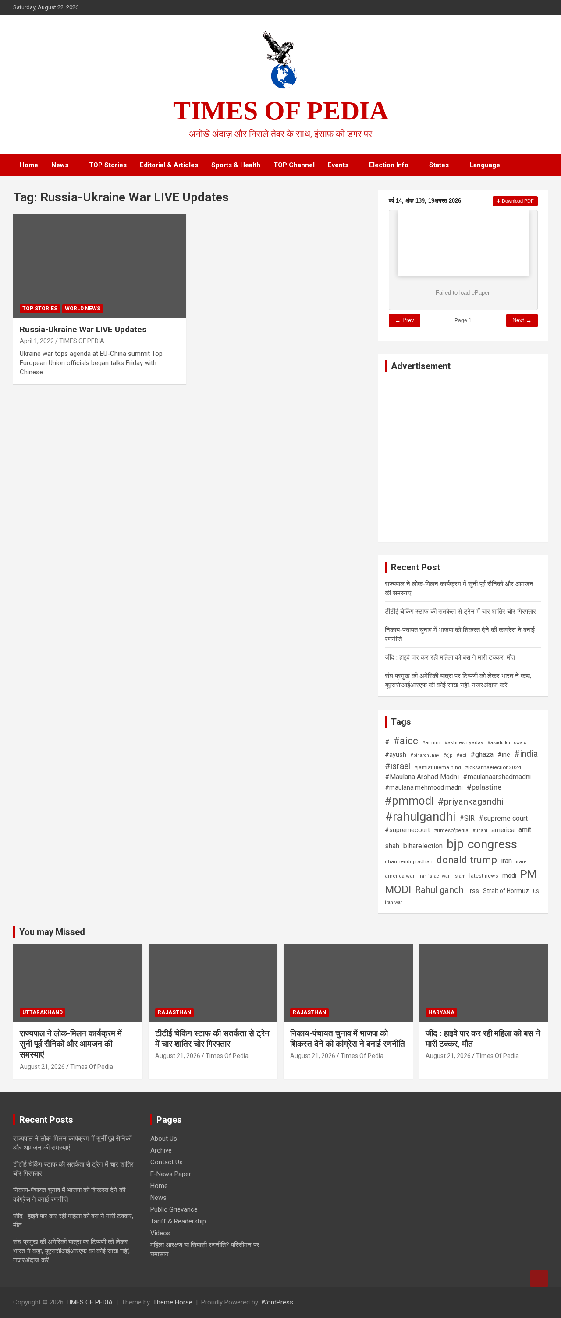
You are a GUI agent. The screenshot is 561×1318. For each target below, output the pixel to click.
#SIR (467, 818)
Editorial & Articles (169, 165)
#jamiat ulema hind (437, 767)
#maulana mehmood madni (424, 787)
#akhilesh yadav (463, 742)
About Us (163, 1138)
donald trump (467, 859)
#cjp (447, 755)
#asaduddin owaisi (507, 742)
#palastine (484, 787)
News (59, 165)
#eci (461, 755)
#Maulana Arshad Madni (422, 777)
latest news (483, 875)
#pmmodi (409, 800)
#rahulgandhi (420, 816)
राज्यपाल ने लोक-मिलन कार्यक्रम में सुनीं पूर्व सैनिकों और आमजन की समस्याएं (71, 1044)
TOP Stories (108, 165)
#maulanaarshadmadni (497, 777)
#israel (397, 766)
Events (338, 165)
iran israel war (434, 876)
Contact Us (166, 1162)
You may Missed (52, 932)
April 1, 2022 (37, 340)
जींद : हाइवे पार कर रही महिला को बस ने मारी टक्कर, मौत (450, 657)
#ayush (395, 755)
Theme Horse (172, 1302)
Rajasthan (174, 1012)
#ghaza (482, 754)
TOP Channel (294, 165)
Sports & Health (235, 165)
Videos (160, 1233)
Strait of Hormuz (506, 890)
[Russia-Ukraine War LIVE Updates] (35, 236)
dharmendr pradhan (409, 861)
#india (526, 754)
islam (459, 876)
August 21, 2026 (42, 1066)
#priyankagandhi (471, 801)
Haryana (441, 1012)
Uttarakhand (42, 1012)
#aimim (431, 742)
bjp (455, 843)
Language (484, 165)
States (439, 165)
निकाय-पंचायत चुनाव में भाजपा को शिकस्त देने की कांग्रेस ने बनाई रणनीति (347, 1038)
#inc (503, 755)
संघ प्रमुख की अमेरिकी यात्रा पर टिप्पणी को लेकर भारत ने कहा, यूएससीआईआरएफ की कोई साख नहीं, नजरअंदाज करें (71, 1251)
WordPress (277, 1302)
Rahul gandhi (440, 890)
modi (509, 875)
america (503, 830)
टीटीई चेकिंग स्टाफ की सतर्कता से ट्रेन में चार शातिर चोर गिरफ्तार (460, 611)
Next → (522, 320)
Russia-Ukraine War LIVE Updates (83, 329)
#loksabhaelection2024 (493, 767)
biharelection (423, 846)
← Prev (404, 320)
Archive (161, 1150)
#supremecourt (407, 830)
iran (506, 861)
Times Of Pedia (91, 1066)
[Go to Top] (539, 1278)
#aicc (406, 740)
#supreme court (503, 818)
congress (492, 844)
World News (82, 309)
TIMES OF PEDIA (280, 110)
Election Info (388, 165)
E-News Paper (170, 1174)
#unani (479, 830)
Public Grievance (174, 1209)
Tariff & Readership (178, 1221)
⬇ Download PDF (515, 201)
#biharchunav (424, 755)
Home (29, 165)
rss (474, 891)
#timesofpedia (451, 830)
